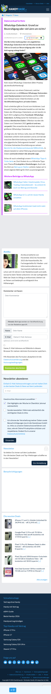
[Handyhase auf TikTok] (37, 662)
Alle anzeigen (42, 579)
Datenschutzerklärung (13, 359)
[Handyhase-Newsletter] (5, 662)
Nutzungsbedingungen (13, 362)
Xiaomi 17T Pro (10, 649)
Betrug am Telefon (21, 167)
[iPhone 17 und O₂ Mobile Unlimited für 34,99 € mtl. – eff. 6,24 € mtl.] (8, 523)
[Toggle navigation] (47, 9)
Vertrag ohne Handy (12, 602)
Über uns (18, 672)
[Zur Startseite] (3, 15)
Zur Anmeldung (39, 463)
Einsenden (10, 440)
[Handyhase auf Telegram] (10, 662)
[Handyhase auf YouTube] (32, 662)
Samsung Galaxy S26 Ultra (14, 644)
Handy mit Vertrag (11, 607)
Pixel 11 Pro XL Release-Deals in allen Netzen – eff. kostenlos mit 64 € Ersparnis (30, 546)
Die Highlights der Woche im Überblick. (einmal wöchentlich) (26, 404)
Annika (7, 251)
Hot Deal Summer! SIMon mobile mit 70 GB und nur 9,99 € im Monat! (30, 569)
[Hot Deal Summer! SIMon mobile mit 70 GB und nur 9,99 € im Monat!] (8, 572)
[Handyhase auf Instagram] (28, 662)
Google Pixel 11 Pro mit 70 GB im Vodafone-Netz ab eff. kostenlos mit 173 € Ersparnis (29, 534)
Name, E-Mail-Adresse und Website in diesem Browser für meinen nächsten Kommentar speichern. (25, 349)
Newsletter (29, 3)
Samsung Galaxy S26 (12, 639)
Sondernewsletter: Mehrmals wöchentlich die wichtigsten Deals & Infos (25, 411)
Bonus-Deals (40, 3)
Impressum (27, 672)
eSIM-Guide (9, 611)
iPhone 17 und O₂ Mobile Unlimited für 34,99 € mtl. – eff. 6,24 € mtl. (31, 521)
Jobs (47, 3)
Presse (46, 675)
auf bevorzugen (32, 38)
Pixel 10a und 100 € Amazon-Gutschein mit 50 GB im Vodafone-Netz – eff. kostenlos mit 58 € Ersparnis (31, 558)
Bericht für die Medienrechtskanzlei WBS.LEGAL (24, 148)
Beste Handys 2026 (11, 616)
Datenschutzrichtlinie (16, 434)
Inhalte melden (30, 675)
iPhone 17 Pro (9, 630)
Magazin (9, 15)
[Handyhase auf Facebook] (23, 662)
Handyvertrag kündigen (13, 621)
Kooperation (26, 677)
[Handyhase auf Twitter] (19, 662)
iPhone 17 (8, 635)
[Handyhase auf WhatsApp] (14, 662)
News (16, 15)
